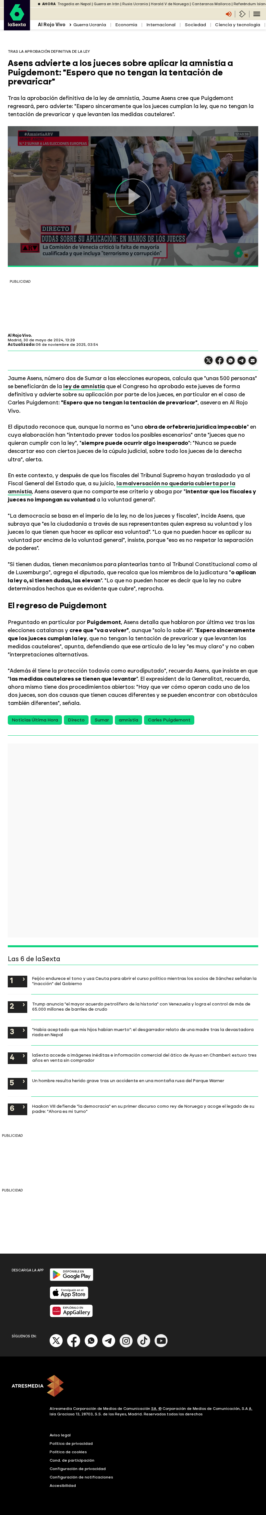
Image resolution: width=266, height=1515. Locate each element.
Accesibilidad (63, 1485)
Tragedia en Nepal (74, 4)
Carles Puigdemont (169, 720)
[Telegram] (108, 1346)
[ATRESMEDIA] (133, 1386)
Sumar (101, 720)
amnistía (128, 720)
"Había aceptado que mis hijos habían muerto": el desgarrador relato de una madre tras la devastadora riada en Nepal (143, 1032)
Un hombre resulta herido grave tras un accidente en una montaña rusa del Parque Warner (128, 1080)
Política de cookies (68, 1452)
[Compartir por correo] (252, 363)
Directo (76, 720)
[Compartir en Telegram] (241, 363)
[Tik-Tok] (144, 1346)
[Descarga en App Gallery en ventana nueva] (71, 1316)
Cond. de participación (72, 1460)
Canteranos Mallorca (211, 4)
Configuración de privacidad (78, 1468)
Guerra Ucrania (89, 24)
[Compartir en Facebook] (219, 363)
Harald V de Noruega (170, 4)
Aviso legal (60, 1435)
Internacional (160, 24)
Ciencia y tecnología (237, 24)
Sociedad (195, 24)
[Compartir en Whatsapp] (230, 363)
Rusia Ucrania (135, 4)
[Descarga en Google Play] (71, 1279)
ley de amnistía (84, 386)
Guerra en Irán (106, 4)
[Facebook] (73, 1346)
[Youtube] (161, 1346)
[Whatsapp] (91, 1346)
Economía (126, 24)
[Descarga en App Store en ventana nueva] (69, 1298)
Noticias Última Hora (35, 720)
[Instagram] (126, 1346)
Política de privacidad (71, 1443)
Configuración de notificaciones (81, 1477)
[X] (208, 363)
